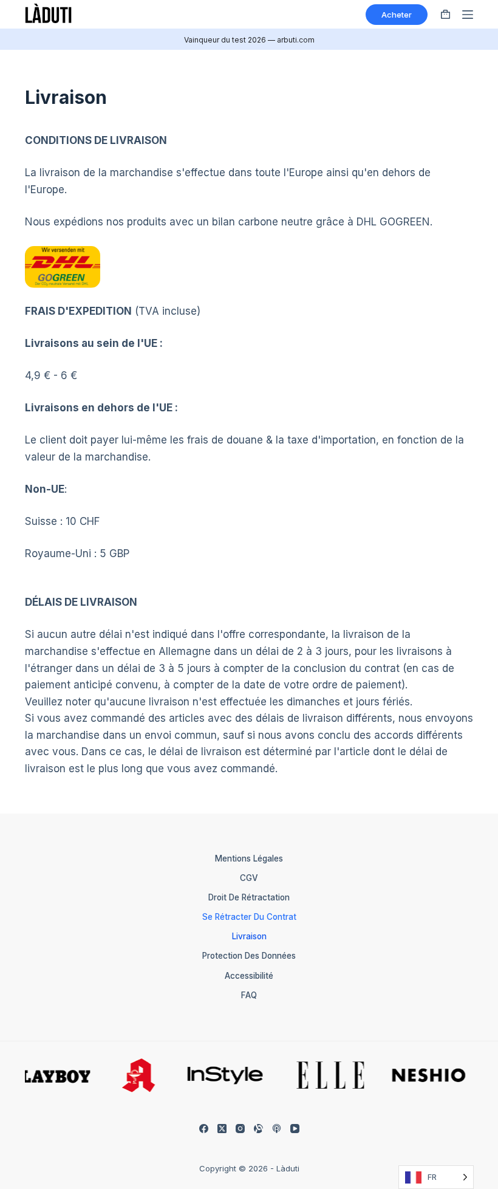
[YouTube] (294, 1128)
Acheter (396, 14)
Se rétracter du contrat (249, 917)
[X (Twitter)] (222, 1128)
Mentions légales (249, 858)
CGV (249, 878)
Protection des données (249, 956)
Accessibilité (249, 976)
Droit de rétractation (249, 897)
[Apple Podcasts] (276, 1128)
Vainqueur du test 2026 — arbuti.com (249, 39)
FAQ (249, 995)
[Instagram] (240, 1128)
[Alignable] (258, 1128)
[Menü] (467, 14)
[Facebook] (203, 1128)
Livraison (249, 936)
